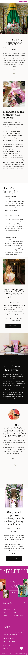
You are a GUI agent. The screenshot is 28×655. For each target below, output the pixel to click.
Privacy (20, 653)
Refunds (23, 653)
